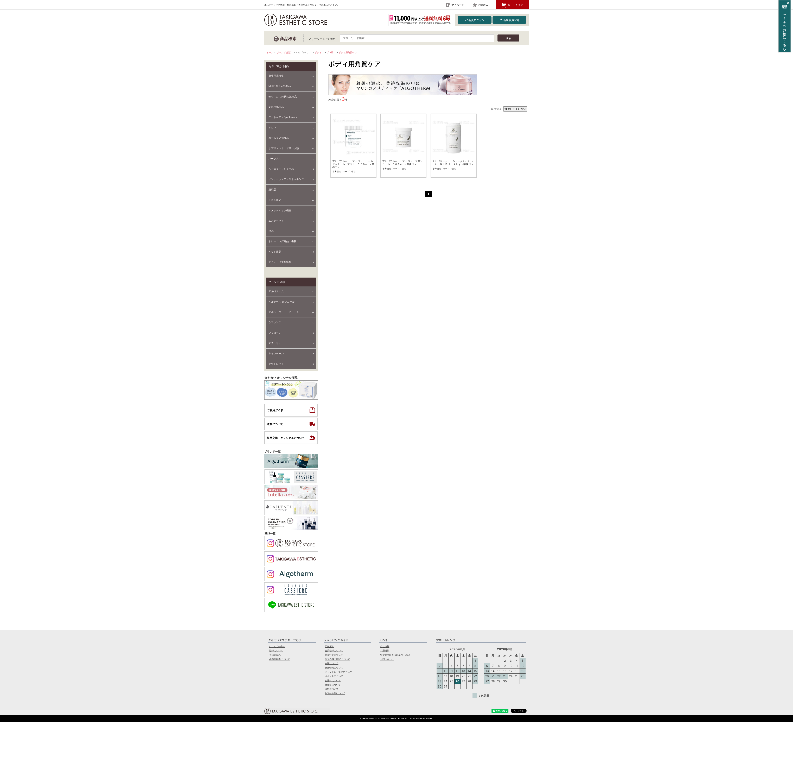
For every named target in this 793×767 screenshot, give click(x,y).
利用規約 (384, 650)
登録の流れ (275, 655)
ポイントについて (334, 676)
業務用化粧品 (276, 107)
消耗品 (272, 189)
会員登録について (334, 650)
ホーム (269, 52)
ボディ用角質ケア (347, 52)
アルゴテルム (276, 291)
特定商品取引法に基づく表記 (395, 655)
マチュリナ (274, 343)
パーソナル (274, 158)
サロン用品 (274, 200)
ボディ (318, 52)
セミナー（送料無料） (281, 262)
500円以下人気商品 (279, 86)
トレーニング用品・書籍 (282, 241)
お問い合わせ (387, 659)
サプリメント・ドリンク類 (283, 148)
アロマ (272, 127)
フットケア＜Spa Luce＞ (282, 117)
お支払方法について (335, 693)
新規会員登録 (511, 20)
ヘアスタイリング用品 (281, 168)
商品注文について (334, 655)
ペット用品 (274, 251)
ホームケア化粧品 (278, 138)
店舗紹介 (329, 646)
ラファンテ (274, 322)
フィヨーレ (274, 332)
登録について (276, 650)
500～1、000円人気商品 (282, 96)
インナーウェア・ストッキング (286, 179)
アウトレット (276, 363)
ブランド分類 (284, 52)
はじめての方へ (277, 646)
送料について (331, 689)
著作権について (333, 685)
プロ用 (330, 52)
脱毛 (271, 231)
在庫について (331, 663)
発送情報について (334, 667)
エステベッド (276, 220)
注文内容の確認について (337, 659)
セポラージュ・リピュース (283, 312)
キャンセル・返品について (338, 672)
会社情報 (384, 646)
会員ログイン (476, 20)
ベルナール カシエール (281, 301)
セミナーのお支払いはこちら (784, 30)
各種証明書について (279, 659)
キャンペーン (276, 353)
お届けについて (333, 680)
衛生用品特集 (276, 75)
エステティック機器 (279, 210)
